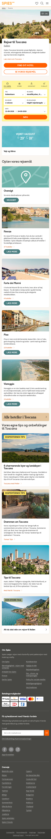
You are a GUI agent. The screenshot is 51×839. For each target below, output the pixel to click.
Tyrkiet (29, 810)
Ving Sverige (41, 832)
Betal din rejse (7, 771)
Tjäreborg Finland (18, 835)
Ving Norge (32, 832)
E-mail (4, 728)
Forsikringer (7, 787)
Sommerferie (7, 802)
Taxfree (5, 791)
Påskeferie (6, 810)
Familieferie (6, 783)
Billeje (4, 795)
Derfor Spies (7, 679)
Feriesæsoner (7, 779)
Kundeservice (31, 661)
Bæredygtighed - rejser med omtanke (13, 666)
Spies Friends (7, 822)
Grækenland (31, 787)
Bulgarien (30, 795)
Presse (4, 675)
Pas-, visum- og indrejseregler (32, 674)
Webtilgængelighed (34, 683)
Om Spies (5, 661)
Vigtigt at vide (31, 665)
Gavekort (5, 798)
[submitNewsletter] (46, 733)
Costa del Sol (31, 779)
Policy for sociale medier (36, 679)
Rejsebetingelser (32, 669)
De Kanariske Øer (33, 775)
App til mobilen (8, 754)
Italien (7, 45)
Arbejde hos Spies (9, 671)
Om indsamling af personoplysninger (16, 738)
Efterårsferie (7, 806)
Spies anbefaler (8, 818)
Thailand (29, 806)
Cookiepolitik (10, 832)
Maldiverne (30, 783)
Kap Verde (30, 791)
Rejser (4, 775)
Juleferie (5, 814)
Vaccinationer (31, 687)
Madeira (29, 798)
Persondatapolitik (21, 832)
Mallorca (29, 802)
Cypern (29, 771)
